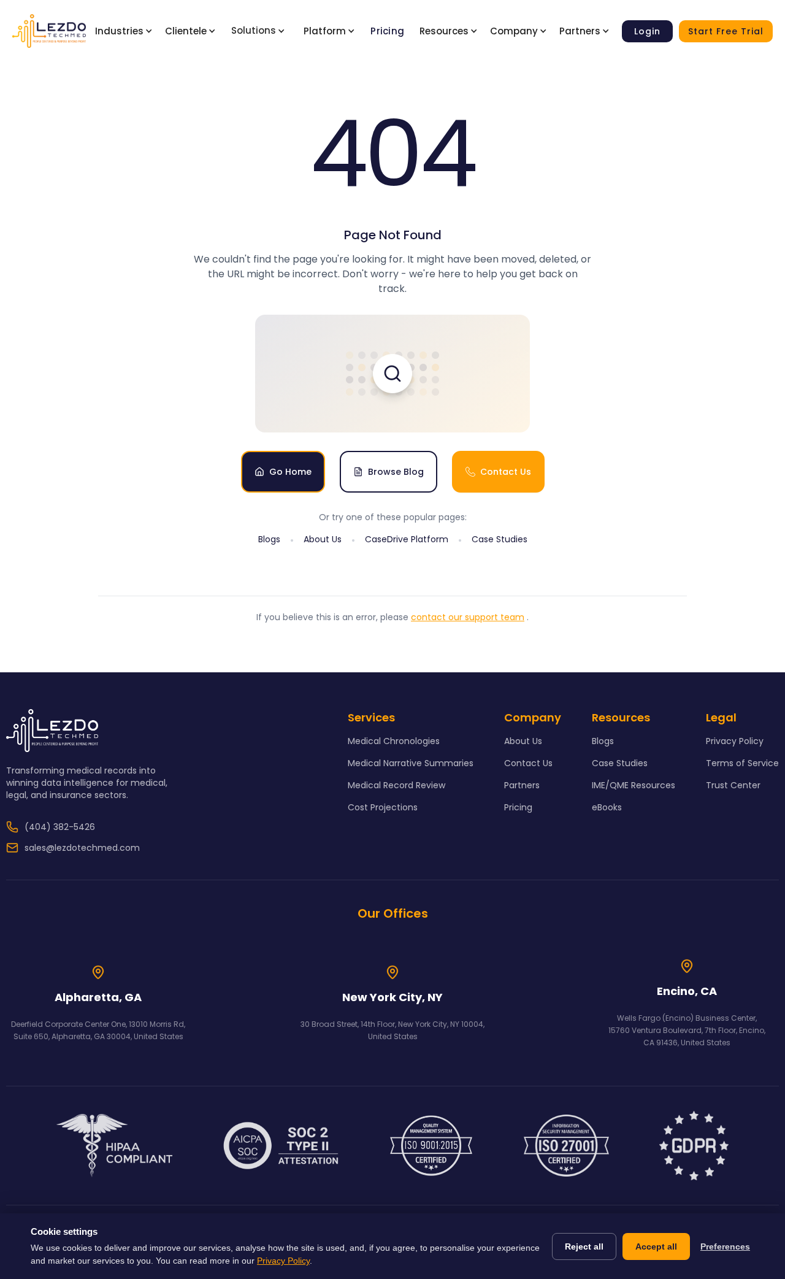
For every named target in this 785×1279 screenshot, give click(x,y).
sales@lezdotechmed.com (82, 848)
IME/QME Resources (633, 785)
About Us (323, 539)
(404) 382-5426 (60, 827)
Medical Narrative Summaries (410, 763)
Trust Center (733, 785)
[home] (49, 31)
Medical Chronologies (394, 741)
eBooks (607, 807)
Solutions (253, 30)
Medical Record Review (396, 785)
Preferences (725, 1246)
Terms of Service (742, 763)
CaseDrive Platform (406, 539)
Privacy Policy (735, 741)
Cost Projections (383, 807)
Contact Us (528, 763)
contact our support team (467, 617)
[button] (127, 31)
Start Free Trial (726, 31)
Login (647, 31)
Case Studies (499, 539)
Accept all (656, 1246)
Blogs (269, 539)
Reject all (584, 1246)
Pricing (387, 31)
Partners (522, 785)
